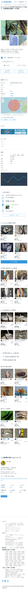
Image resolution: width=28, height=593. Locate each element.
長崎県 (11, 93)
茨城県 (14, 553)
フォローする (4, 496)
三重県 (22, 557)
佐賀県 (14, 564)
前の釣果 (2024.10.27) (7, 71)
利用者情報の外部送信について (12, 539)
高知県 (6, 564)
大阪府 (14, 559)
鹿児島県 (15, 565)
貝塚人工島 (13, 575)
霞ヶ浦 (12, 571)
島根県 (15, 561)
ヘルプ (6, 535)
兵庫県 (18, 559)
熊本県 (22, 564)
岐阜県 (10, 557)
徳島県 (14, 562)
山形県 (6, 553)
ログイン (19, 529)
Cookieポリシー (9, 536)
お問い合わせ (20, 545)
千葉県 (10, 554)
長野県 (6, 557)
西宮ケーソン (8, 577)
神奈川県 (19, 554)
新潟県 (6, 556)
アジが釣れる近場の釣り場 (11, 356)
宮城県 (18, 551)
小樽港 (22, 577)
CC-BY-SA (25, 113)
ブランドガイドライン (10, 545)
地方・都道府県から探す (11, 524)
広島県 (6, 562)
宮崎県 (10, 565)
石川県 (14, 556)
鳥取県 (11, 561)
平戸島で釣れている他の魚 (11, 353)
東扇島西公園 (19, 569)
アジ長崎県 (4, 119)
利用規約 (11, 535)
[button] (3, 99)
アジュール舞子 (16, 577)
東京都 (14, 554)
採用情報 (22, 547)
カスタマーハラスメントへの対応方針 (14, 538)
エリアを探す (19, 523)
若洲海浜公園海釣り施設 (11, 574)
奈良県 (22, 559)
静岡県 (14, 557)
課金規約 (21, 542)
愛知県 (18, 557)
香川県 (18, 562)
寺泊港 (19, 574)
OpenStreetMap (15, 113)
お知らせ (11, 547)
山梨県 (22, 556)
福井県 (18, 556)
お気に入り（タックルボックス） (13, 528)
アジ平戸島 (12, 119)
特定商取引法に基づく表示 (11, 542)
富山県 (10, 556)
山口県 (10, 562)
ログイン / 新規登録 (19, 1)
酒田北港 (7, 575)
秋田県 (22, 551)
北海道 (6, 551)
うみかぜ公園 (12, 569)
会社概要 (16, 547)
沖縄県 (20, 565)
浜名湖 (17, 571)
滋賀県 (6, 559)
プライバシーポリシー (19, 535)
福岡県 (10, 564)
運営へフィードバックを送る (12, 531)
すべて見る (14, 262)
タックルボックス (9, 526)
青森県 (10, 551)
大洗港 (23, 574)
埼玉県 (6, 554)
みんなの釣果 (12, 523)
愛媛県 (22, 562)
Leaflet (9, 113)
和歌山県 (7, 561)
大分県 (6, 565)
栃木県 (18, 553)
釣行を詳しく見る (14, 215)
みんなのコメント (8, 61)
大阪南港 (18, 575)
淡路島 (6, 572)
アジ (11, 85)
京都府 (10, 559)
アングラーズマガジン (10, 529)
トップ (6, 523)
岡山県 (20, 561)
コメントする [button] (21, 65)
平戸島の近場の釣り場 (9, 360)
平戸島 (11, 96)
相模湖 (6, 569)
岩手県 (14, 551)
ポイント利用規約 (9, 541)
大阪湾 (21, 571)
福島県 (10, 553)
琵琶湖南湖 (7, 571)
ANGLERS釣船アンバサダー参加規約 (14, 544)
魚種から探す (21, 524)
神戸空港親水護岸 (13, 572)
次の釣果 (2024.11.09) (21, 71)
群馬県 (22, 553)
